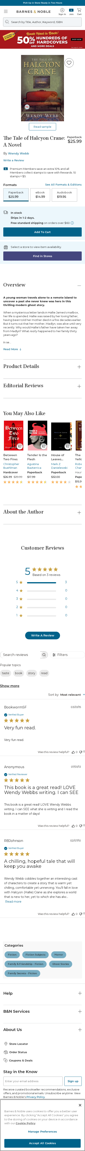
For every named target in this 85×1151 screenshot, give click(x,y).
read (44, 673)
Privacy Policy (35, 1097)
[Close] (80, 1105)
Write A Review (42, 635)
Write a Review (13, 160)
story (31, 673)
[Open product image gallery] (42, 88)
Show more (9, 686)
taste (5, 673)
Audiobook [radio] (64, 195)
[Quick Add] (19, 446)
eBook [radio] (40, 195)
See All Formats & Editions (63, 184)
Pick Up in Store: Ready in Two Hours (42, 2)
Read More (10, 349)
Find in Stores (42, 256)
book (18, 673)
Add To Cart (42, 232)
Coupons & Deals (21, 1060)
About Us (12, 1029)
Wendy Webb (18, 153)
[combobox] (66, 695)
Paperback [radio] (16, 195)
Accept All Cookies (42, 1143)
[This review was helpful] (73, 752)
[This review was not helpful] (80, 752)
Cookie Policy (25, 1123)
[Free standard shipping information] (72, 223)
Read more (13, 901)
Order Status (18, 1052)
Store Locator (18, 1043)
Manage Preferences (42, 1131)
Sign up (73, 1081)
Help (8, 993)
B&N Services (16, 1011)
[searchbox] (20, 654)
